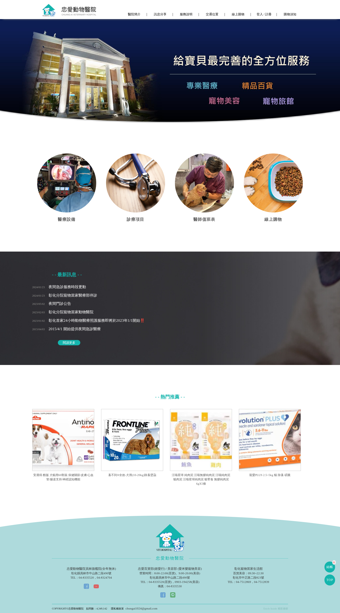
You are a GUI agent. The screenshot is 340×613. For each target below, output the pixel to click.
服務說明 (185, 14)
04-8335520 (86, 577)
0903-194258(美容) (187, 582)
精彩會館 (283, 608)
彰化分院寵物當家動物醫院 (62, 312)
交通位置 (211, 14)
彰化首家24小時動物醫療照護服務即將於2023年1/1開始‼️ (88, 320)
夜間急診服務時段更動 (59, 287)
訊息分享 (159, 14)
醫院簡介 (133, 14)
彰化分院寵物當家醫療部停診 (64, 295)
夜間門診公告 (51, 303)
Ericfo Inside (270, 608)
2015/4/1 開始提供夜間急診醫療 (66, 329)
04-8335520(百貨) (160, 582)
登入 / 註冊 (264, 14)
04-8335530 (174, 586)
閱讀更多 (69, 342)
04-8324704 (104, 577)
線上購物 (237, 14)
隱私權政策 (117, 608)
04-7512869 (243, 582)
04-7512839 (261, 582)
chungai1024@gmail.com (141, 608)
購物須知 (289, 14)
